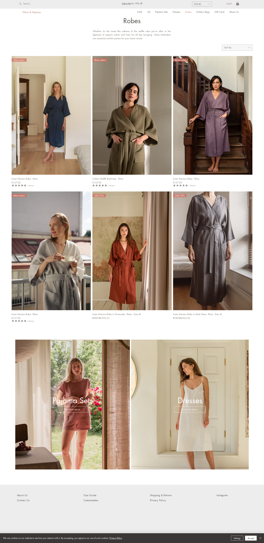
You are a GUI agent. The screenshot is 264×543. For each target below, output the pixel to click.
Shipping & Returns (161, 495)
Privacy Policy (115, 538)
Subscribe (126, 3)
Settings (237, 538)
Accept (251, 538)
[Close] (260, 538)
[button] (202, 4)
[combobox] (237, 48)
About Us (22, 495)
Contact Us (23, 500)
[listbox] (202, 4)
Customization (91, 500)
